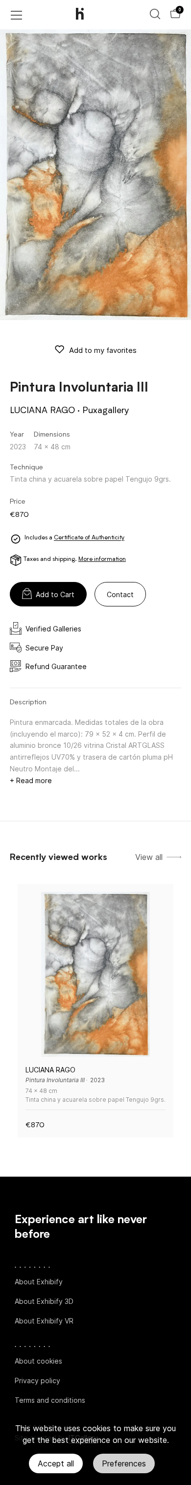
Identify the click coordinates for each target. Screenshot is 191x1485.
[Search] (155, 14)
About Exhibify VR (44, 1321)
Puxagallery (105, 410)
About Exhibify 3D (44, 1301)
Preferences (124, 1463)
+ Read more (31, 780)
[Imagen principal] (95, 174)
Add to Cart (55, 594)
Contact (120, 594)
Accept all (56, 1463)
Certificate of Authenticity (89, 538)
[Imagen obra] (95, 974)
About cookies (38, 1361)
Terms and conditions (50, 1400)
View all (149, 857)
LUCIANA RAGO (42, 410)
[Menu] (16, 15)
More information (102, 559)
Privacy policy (37, 1380)
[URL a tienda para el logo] (88, 14)
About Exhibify (39, 1281)
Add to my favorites (103, 350)
